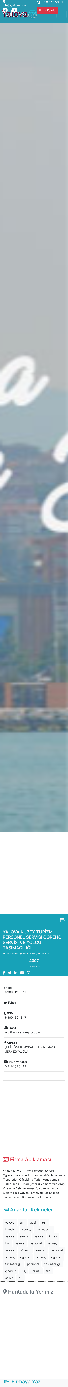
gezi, (33, 1222)
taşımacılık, (44, 1229)
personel (36, 1243)
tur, (22, 1222)
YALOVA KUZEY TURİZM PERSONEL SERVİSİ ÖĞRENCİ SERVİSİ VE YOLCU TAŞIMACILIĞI (33, 939)
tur (20, 1278)
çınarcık (10, 1271)
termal (36, 1271)
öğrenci (25, 1250)
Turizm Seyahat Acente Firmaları (29, 953)
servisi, (52, 1243)
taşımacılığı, (13, 1264)
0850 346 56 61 (51, 2)
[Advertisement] (34, 879)
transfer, (11, 1229)
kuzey (53, 1236)
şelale (9, 1278)
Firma (6, 953)
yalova (9, 1222)
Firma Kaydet (47, 10)
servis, (26, 1229)
